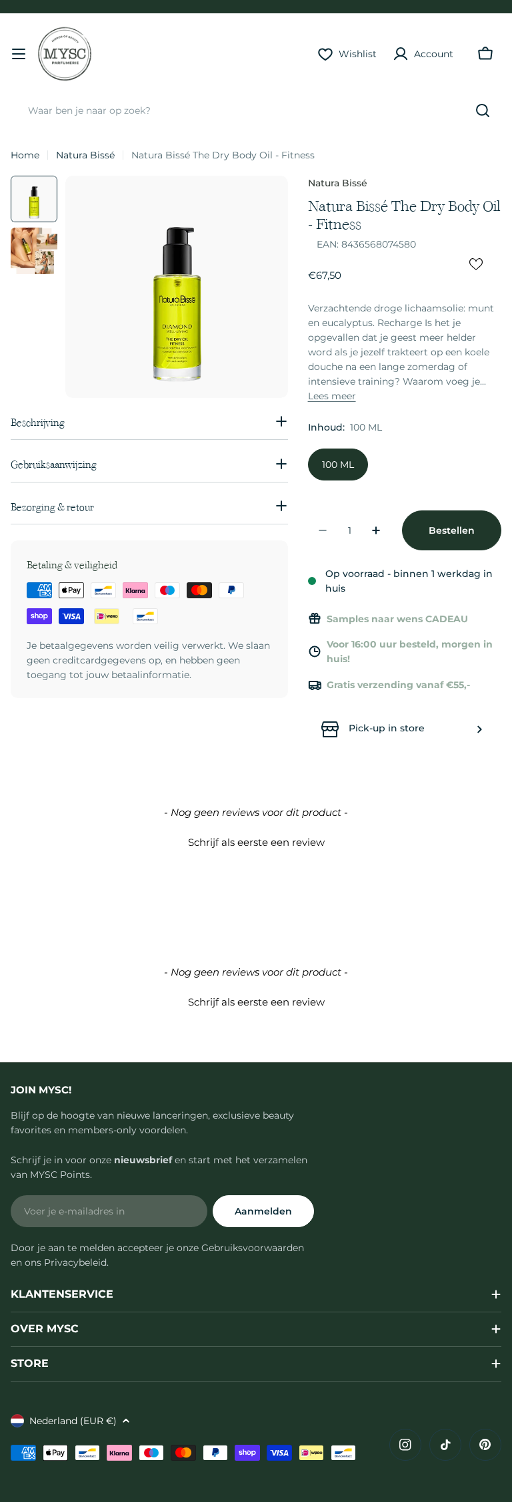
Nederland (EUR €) (73, 1421)
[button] (256, 840)
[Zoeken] (483, 110)
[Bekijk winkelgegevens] (479, 729)
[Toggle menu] (19, 54)
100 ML (338, 464)
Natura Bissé (85, 155)
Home (25, 155)
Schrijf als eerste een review (256, 842)
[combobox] (256, 110)
